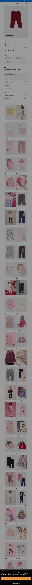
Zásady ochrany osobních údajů (14, 575)
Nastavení (16, 581)
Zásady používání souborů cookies (5, 575)
